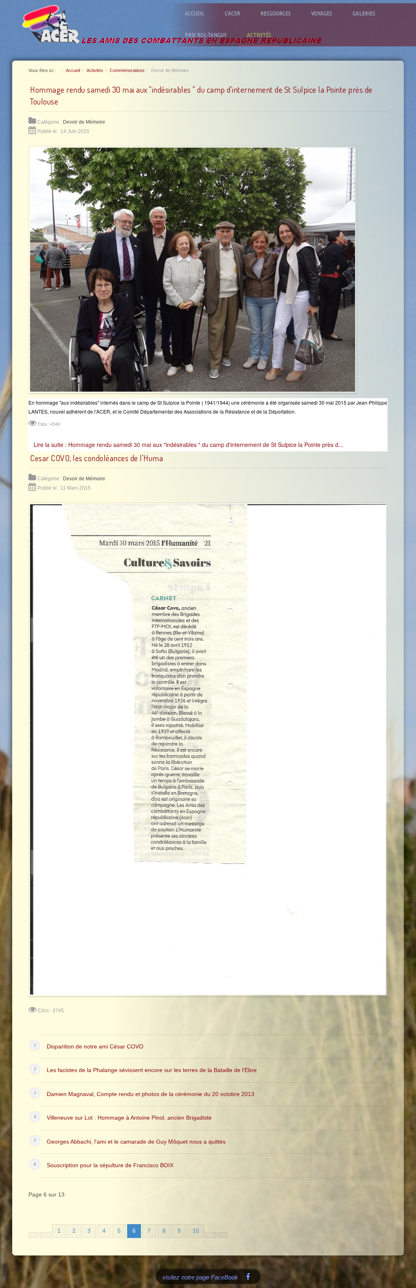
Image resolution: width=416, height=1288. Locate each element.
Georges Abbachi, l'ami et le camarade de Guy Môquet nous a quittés (136, 1142)
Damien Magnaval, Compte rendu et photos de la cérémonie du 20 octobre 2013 (150, 1094)
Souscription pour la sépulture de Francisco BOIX (110, 1165)
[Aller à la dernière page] (222, 1235)
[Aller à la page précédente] (45, 1235)
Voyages (321, 13)
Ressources (275, 13)
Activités (259, 34)
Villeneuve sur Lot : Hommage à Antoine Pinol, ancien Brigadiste (129, 1118)
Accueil (194, 13)
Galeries (364, 13)
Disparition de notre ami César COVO (95, 1047)
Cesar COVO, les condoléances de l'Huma (96, 458)
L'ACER (232, 13)
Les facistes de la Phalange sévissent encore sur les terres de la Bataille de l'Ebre (152, 1070)
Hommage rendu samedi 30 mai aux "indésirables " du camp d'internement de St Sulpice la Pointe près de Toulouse (201, 95)
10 (196, 1231)
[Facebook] (248, 1276)
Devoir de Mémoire (84, 122)
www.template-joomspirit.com (2, 1241)
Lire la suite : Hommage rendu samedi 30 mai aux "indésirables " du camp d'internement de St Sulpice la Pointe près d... (188, 444)
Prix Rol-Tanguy (206, 34)
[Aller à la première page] (33, 1235)
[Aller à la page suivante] (211, 1235)
